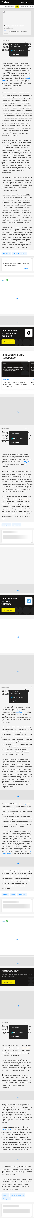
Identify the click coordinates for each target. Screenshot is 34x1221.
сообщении (20, 711)
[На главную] (5, 2)
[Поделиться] (28, 40)
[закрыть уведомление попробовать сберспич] (25, 45)
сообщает (25, 451)
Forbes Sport (6, 368)
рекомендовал (24, 802)
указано (25, 488)
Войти (22, 2)
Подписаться (8, 331)
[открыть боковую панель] (27, 2)
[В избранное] (31, 40)
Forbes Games (11, 7)
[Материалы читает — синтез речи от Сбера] (25, 40)
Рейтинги (24, 7)
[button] (31, 2)
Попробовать (15, 54)
